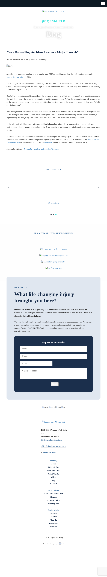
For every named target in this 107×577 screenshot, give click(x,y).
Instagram (53, 523)
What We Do (53, 474)
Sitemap (53, 497)
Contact (53, 484)
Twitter (53, 517)
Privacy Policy (53, 500)
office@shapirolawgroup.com (53, 446)
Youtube (53, 527)
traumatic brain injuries (16, 77)
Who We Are (53, 467)
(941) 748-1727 (49, 452)
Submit (55, 384)
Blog (53, 480)
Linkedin (53, 520)
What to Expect (53, 470)
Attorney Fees (53, 504)
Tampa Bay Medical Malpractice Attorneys (41, 149)
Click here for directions (51, 440)
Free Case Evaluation (53, 494)
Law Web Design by (50, 544)
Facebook (48, 143)
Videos (53, 477)
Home (53, 464)
